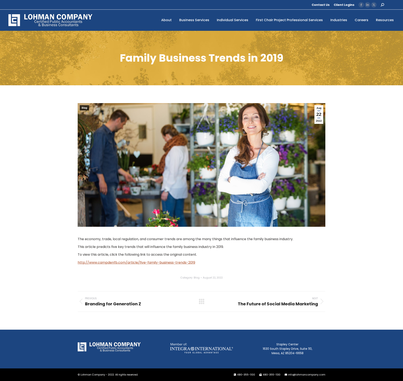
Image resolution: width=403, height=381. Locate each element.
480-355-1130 (271, 374)
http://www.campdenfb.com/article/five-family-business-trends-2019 (136, 262)
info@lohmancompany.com (306, 374)
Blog (84, 107)
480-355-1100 (246, 374)
